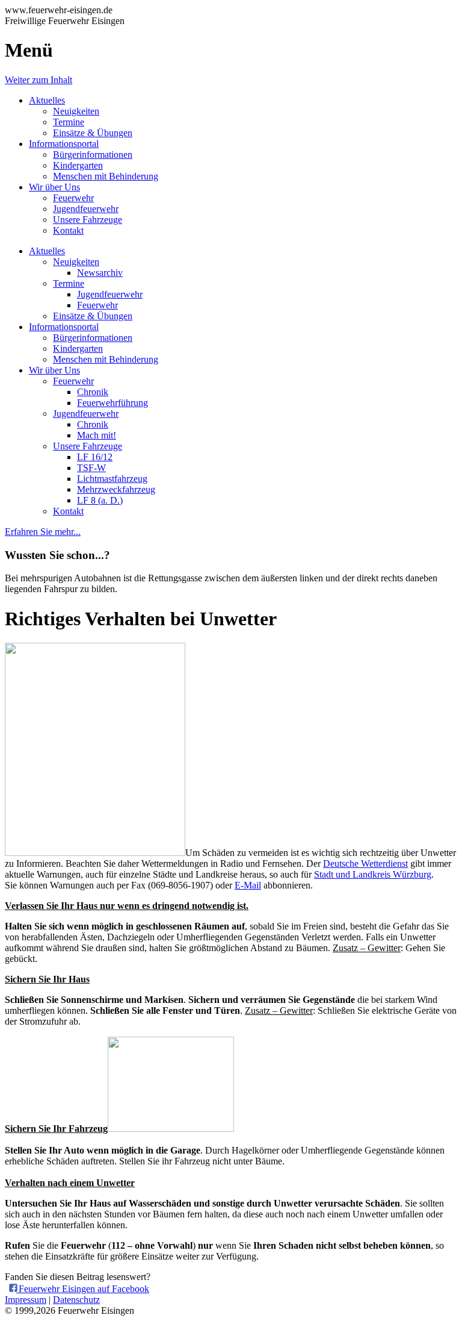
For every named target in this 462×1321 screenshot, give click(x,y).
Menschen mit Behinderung (105, 176)
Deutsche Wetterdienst (365, 863)
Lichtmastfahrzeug (112, 478)
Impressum (25, 1299)
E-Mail (248, 885)
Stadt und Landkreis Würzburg (372, 874)
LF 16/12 (94, 457)
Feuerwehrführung (112, 403)
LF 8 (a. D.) (100, 500)
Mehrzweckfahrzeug (116, 489)
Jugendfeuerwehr (86, 209)
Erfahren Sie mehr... (43, 531)
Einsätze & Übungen (92, 133)
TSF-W (91, 468)
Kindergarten (78, 165)
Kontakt (68, 230)
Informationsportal (64, 144)
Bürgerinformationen (92, 154)
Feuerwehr (73, 198)
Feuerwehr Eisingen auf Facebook (82, 1289)
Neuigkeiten (76, 111)
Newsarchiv (100, 272)
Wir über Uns (54, 187)
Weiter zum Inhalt (38, 80)
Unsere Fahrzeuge (87, 219)
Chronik (92, 392)
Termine (68, 122)
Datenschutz (76, 1299)
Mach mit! (96, 435)
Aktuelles (47, 100)
